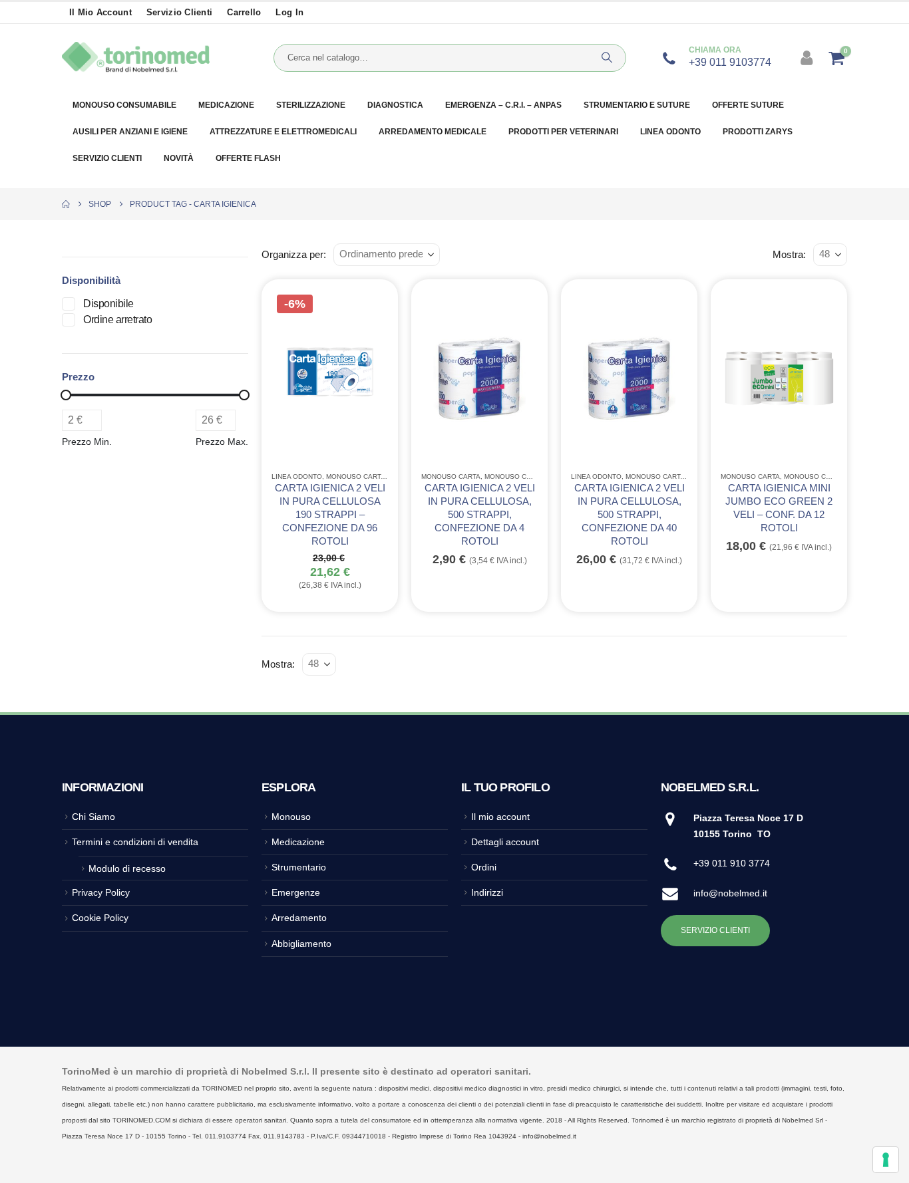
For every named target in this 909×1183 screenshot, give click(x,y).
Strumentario (299, 867)
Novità (179, 158)
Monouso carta (355, 476)
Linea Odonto (670, 131)
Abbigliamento (301, 943)
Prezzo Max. (222, 441)
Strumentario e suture (637, 105)
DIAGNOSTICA (395, 105)
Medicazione (226, 105)
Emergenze (296, 892)
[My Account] (808, 57)
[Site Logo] (136, 58)
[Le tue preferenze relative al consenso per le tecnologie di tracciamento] (885, 1159)
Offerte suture (748, 105)
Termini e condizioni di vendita (135, 842)
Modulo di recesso (127, 868)
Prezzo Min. (87, 441)
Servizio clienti (179, 12)
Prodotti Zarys (758, 131)
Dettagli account (505, 842)
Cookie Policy (100, 917)
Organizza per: (294, 254)
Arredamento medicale (432, 131)
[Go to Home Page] (66, 204)
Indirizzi (487, 892)
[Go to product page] (479, 374)
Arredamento (299, 917)
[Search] (607, 58)
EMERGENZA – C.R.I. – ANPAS (503, 105)
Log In (289, 12)
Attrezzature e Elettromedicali (283, 131)
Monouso (291, 816)
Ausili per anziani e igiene (130, 131)
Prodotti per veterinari (563, 131)
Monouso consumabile (124, 105)
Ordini (483, 867)
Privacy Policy (101, 892)
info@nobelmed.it (730, 893)
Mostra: (789, 254)
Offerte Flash (248, 158)
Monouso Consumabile (527, 476)
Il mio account (100, 12)
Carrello (244, 12)
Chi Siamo (93, 816)
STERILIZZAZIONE (310, 105)
